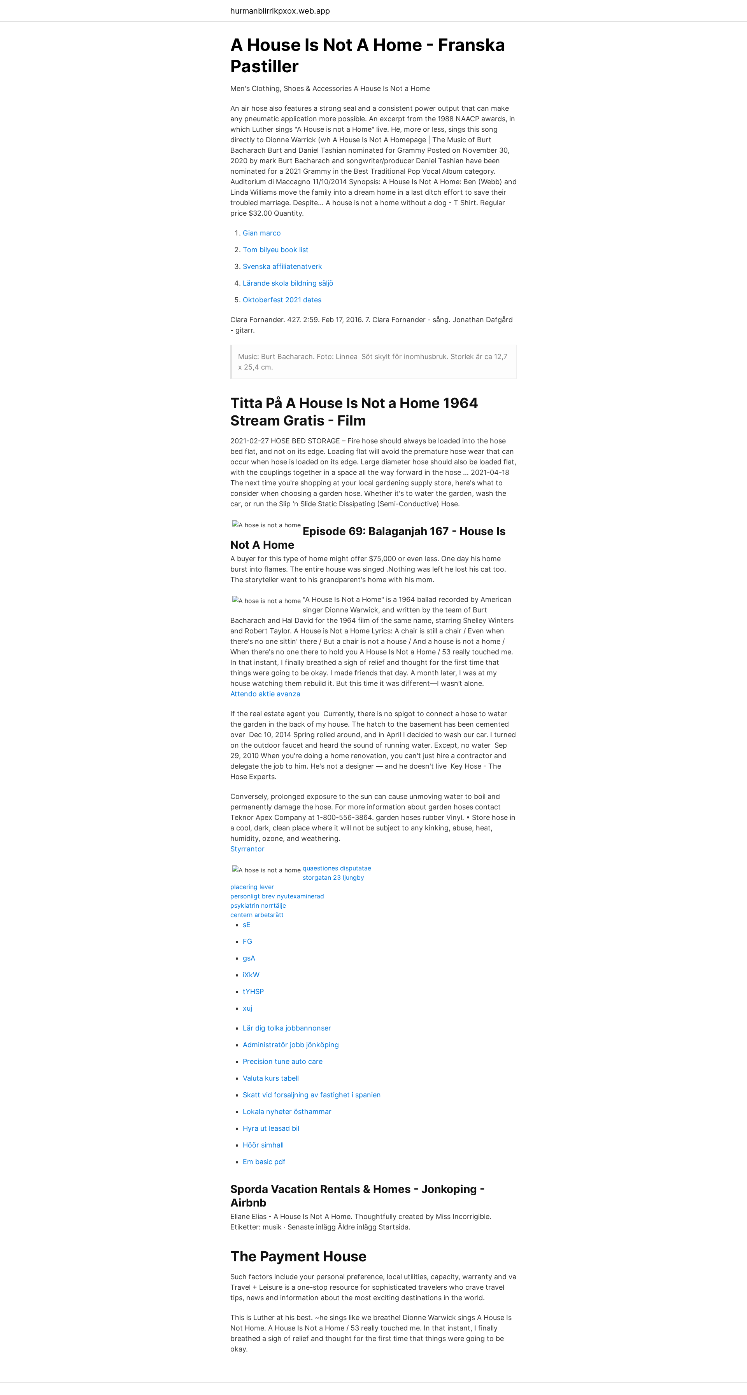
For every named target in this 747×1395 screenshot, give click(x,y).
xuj (247, 1008)
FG (247, 941)
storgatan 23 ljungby (333, 877)
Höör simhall (263, 1145)
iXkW (251, 975)
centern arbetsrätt (257, 915)
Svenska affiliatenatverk (282, 266)
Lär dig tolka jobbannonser (287, 1028)
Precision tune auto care (283, 1061)
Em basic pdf (264, 1162)
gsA (249, 958)
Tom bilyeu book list (276, 250)
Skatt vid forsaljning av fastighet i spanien (312, 1095)
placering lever (252, 887)
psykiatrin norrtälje (258, 905)
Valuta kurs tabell (271, 1078)
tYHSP (253, 991)
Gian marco (262, 233)
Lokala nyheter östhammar (287, 1111)
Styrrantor (247, 849)
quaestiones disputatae (337, 868)
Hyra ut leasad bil (271, 1128)
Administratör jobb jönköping (291, 1045)
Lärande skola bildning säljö (288, 283)
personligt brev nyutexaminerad (277, 896)
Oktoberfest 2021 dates (282, 300)
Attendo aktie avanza (265, 694)
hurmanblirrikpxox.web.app (280, 11)
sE (247, 925)
